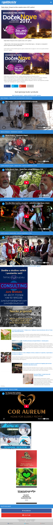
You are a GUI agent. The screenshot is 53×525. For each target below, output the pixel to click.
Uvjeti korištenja (22, 521)
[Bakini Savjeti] (26, 459)
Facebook (27, 511)
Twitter (27, 523)
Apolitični (9, 2)
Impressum (28, 521)
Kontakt (32, 521)
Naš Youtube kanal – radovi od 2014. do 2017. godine (26, 95)
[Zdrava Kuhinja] (26, 477)
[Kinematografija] (26, 495)
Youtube (27, 515)
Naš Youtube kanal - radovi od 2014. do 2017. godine (26, 266)
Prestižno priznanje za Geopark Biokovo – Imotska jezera (35, 340)
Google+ (43, 523)
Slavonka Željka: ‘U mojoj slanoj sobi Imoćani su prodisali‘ (42, 375)
